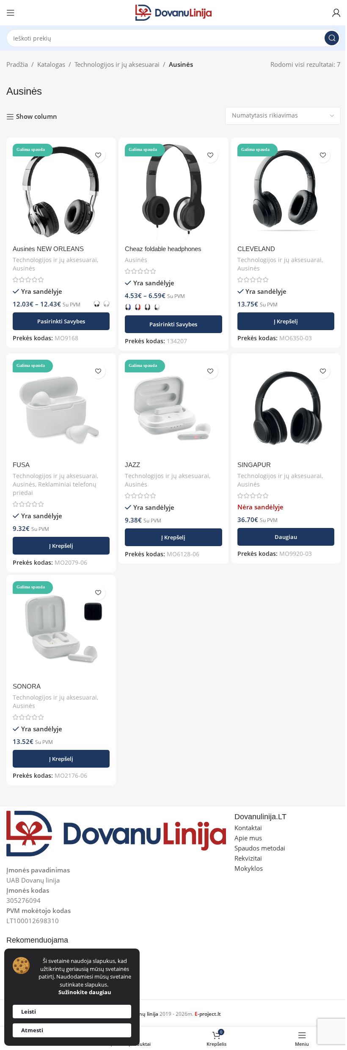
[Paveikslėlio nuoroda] (116, 833)
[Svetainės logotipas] (173, 12)
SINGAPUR (254, 464)
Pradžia (17, 64)
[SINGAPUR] (285, 408)
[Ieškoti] (332, 38)
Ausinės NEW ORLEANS (48, 248)
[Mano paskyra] (336, 12)
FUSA (21, 464)
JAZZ (132, 464)
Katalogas (51, 64)
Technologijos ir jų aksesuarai (117, 64)
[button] (285, 321)
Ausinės (24, 268)
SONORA (27, 686)
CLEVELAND (256, 248)
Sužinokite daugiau (84, 992)
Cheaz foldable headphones (163, 248)
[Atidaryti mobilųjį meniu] (10, 12)
